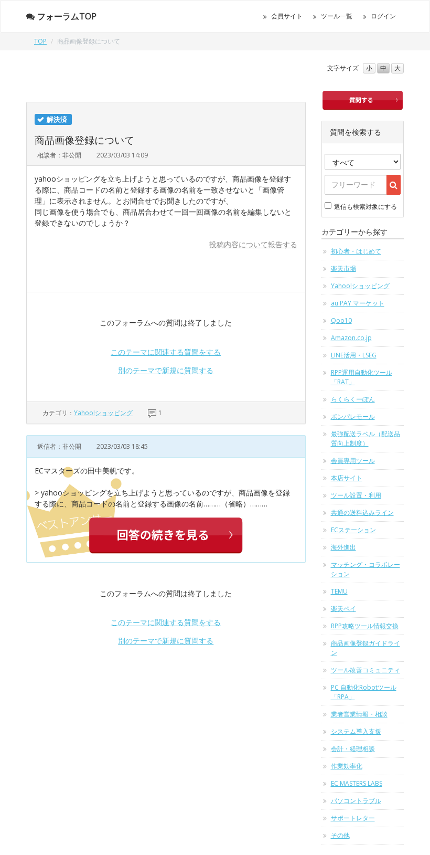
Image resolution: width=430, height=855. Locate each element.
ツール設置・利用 (356, 495)
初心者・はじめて (356, 251)
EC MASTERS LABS (356, 783)
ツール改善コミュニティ (365, 670)
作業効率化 (346, 766)
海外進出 (343, 547)
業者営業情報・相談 (359, 714)
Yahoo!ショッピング (103, 412)
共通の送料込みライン (362, 512)
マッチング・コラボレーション (365, 569)
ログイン (383, 16)
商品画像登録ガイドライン (365, 648)
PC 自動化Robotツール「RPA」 (363, 692)
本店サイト (346, 477)
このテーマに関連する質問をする (166, 352)
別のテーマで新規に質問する (165, 370)
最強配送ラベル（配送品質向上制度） (365, 438)
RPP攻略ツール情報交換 (365, 625)
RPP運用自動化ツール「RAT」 (361, 377)
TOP (40, 41)
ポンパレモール (353, 416)
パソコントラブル (356, 800)
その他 (340, 835)
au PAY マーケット (357, 303)
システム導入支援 (356, 731)
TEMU (339, 591)
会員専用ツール (353, 460)
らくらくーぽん (353, 399)
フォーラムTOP (66, 16)
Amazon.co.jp (351, 337)
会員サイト (287, 16)
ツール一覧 (336, 16)
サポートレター (353, 818)
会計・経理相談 (353, 748)
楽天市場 (343, 268)
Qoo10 (341, 320)
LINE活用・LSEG (354, 355)
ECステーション (353, 529)
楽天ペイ (343, 608)
